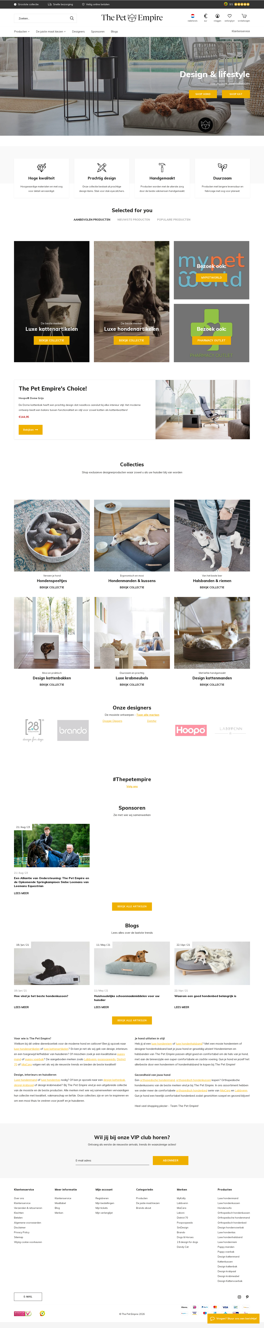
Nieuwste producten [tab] (133, 219)
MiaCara (26, 1064)
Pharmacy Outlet (212, 340)
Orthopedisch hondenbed (232, 1222)
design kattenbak (114, 1080)
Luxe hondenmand (25, 1080)
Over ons (19, 1198)
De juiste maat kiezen (49, 31)
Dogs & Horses (185, 1237)
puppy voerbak (34, 1059)
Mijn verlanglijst (104, 1212)
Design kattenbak (227, 1266)
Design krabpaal (227, 1271)
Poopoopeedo (185, 1222)
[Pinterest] (247, 1297)
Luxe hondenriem (227, 1242)
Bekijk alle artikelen (132, 906)
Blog (57, 1207)
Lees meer (21, 893)
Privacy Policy (21, 1232)
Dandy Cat (183, 1246)
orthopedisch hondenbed (191, 1090)
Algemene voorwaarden (27, 1222)
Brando (181, 1232)
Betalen (18, 1217)
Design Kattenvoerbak (230, 1281)
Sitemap (18, 1237)
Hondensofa (224, 1207)
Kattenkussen (225, 1261)
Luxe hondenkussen (229, 1203)
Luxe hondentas (226, 1232)
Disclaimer (20, 1227)
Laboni (180, 1212)
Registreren (102, 1198)
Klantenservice (241, 31)
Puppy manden (226, 1246)
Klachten (19, 1212)
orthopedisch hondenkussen (193, 1080)
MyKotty (181, 1198)
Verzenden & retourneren (28, 1207)
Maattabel (60, 1203)
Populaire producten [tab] (173, 219)
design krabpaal (24, 1085)
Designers (78, 31)
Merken (59, 1212)
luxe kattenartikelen (56, 1049)
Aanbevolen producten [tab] (92, 219)
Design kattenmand (228, 1256)
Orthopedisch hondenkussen (234, 1212)
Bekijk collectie (51, 340)
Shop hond (202, 94)
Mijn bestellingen (105, 1203)
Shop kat (236, 94)
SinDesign (182, 1227)
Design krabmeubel (228, 1276)
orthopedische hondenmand (157, 1080)
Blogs (114, 31)
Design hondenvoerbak (231, 1227)
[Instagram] (239, 1297)
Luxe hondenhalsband (230, 1237)
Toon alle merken (147, 714)
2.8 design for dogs (187, 1242)
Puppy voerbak (226, 1251)
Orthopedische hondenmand (234, 1217)
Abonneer (170, 1160)
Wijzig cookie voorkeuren (28, 1242)
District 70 (182, 1217)
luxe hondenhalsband (189, 1043)
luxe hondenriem (162, 1043)
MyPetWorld (211, 277)
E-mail (28, 1296)
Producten (20, 31)
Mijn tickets (102, 1207)
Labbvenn (90, 1059)
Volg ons (132, 786)
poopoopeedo (106, 1059)
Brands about (143, 1207)
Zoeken (72, 18)
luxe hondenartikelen (27, 1049)
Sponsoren (98, 31)
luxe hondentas (50, 1080)
